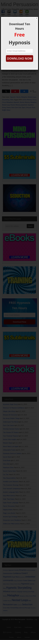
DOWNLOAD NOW (19, 58)
